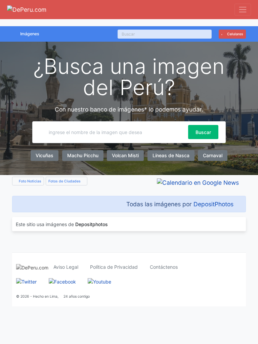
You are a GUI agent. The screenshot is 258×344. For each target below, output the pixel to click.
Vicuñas (44, 155)
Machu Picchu (82, 155)
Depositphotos (91, 224)
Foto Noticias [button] (29, 181)
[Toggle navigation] (242, 9)
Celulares (234, 34)
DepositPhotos (213, 204)
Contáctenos (164, 267)
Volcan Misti (125, 155)
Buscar (203, 132)
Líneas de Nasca (171, 155)
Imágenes (29, 33)
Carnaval (212, 155)
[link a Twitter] (26, 281)
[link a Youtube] (99, 281)
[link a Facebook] (62, 281)
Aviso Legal (65, 267)
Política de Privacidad (114, 267)
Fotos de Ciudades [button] (65, 181)
